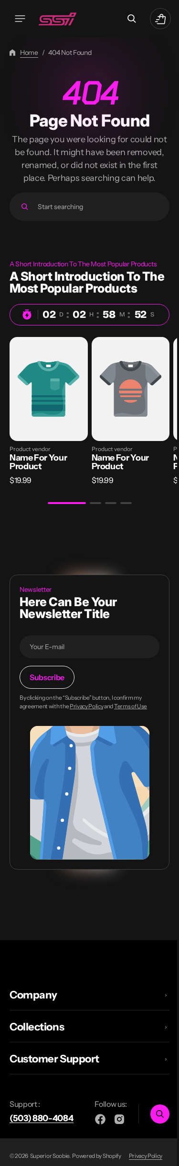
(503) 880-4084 (42, 1126)
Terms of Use (130, 714)
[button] (20, 18)
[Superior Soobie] (59, 18)
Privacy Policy (87, 714)
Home (29, 52)
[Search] (24, 220)
